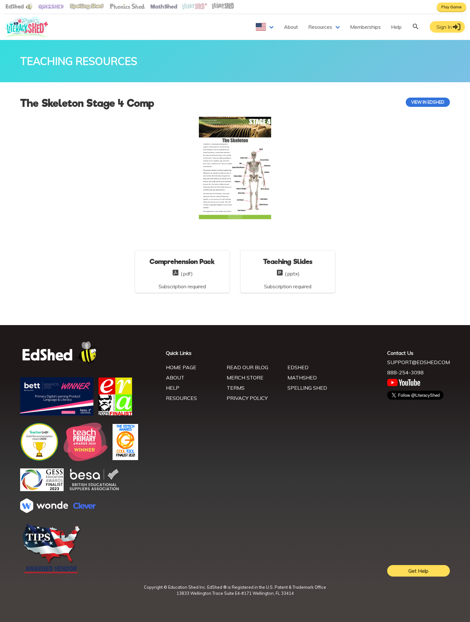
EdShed (298, 367)
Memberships (365, 27)
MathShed (302, 377)
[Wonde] (44, 511)
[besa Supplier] (94, 489)
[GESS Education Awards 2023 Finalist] (42, 489)
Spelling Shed (307, 388)
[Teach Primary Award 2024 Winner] (85, 459)
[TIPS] (51, 573)
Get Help (418, 571)
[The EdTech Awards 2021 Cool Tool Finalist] (125, 458)
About (291, 27)
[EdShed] (89, 353)
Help (396, 27)
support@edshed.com (418, 362)
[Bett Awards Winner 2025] (56, 414)
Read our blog (247, 367)
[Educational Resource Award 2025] (115, 413)
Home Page (181, 367)
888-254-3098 (405, 372)
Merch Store (245, 377)
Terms (236, 388)
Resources (320, 27)
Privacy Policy (247, 398)
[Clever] (84, 507)
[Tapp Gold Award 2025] (39, 459)
